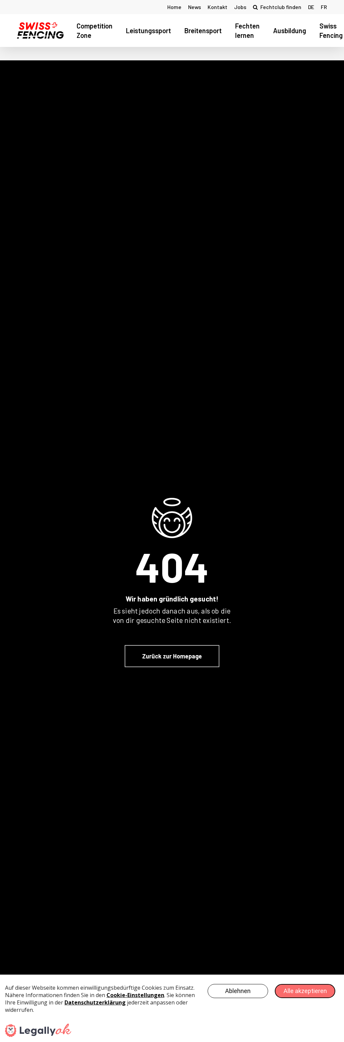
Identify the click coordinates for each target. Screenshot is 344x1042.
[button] (172, 656)
